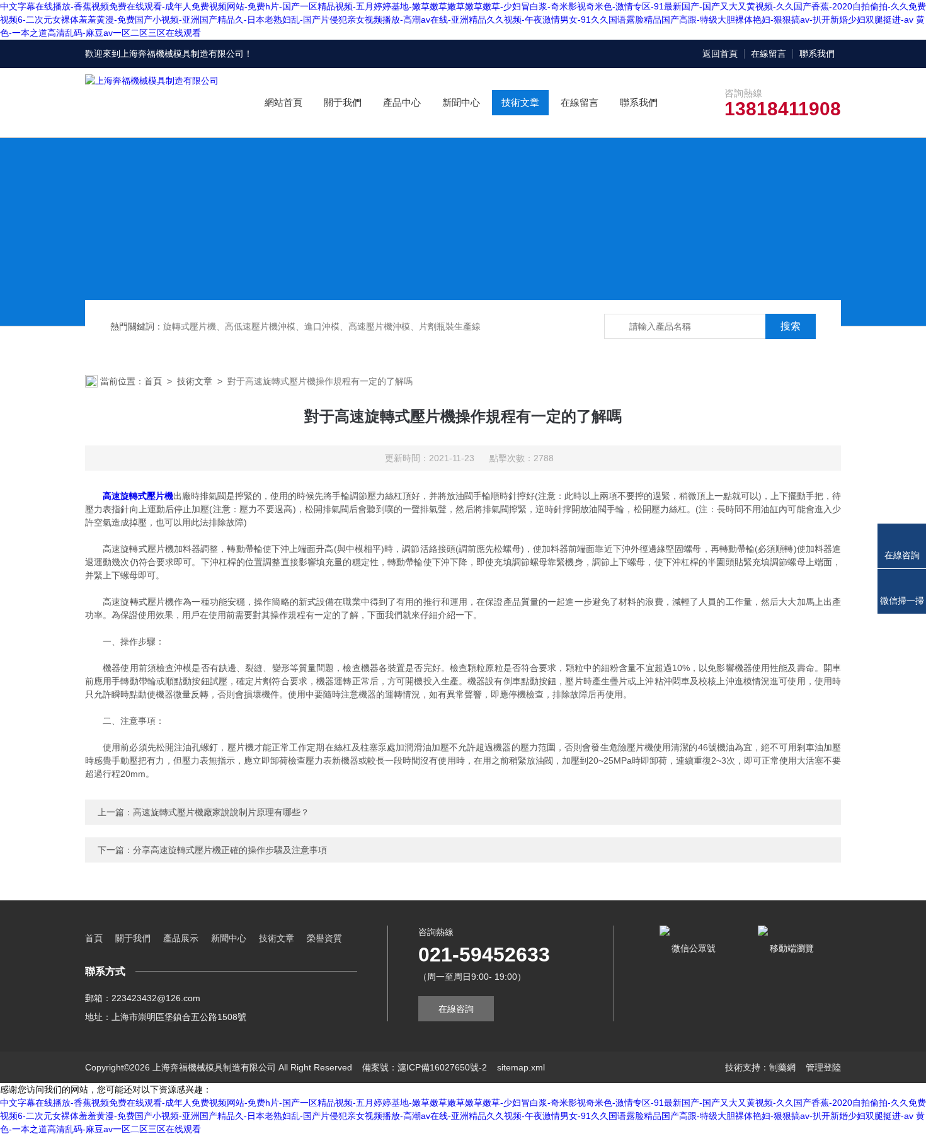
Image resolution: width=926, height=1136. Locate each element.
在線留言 (768, 54)
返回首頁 (720, 54)
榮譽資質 (324, 938)
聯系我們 (817, 54)
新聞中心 (461, 102)
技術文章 (520, 102)
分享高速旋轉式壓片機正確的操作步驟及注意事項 (230, 850)
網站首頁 (283, 102)
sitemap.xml (521, 1067)
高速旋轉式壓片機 (138, 496)
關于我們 (343, 102)
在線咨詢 (456, 1009)
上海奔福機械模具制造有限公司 (182, 54)
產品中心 (402, 102)
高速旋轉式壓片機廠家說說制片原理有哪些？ (221, 812)
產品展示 (180, 938)
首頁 (153, 381)
